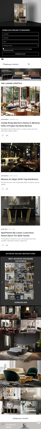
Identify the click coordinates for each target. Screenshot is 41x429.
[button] (38, 282)
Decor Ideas (4, 229)
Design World (4, 119)
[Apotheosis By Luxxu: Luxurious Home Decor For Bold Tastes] (20, 211)
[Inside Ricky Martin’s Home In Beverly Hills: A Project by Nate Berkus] (20, 101)
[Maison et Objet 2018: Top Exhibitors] (20, 157)
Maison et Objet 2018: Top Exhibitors (19, 179)
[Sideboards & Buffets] (10, 64)
